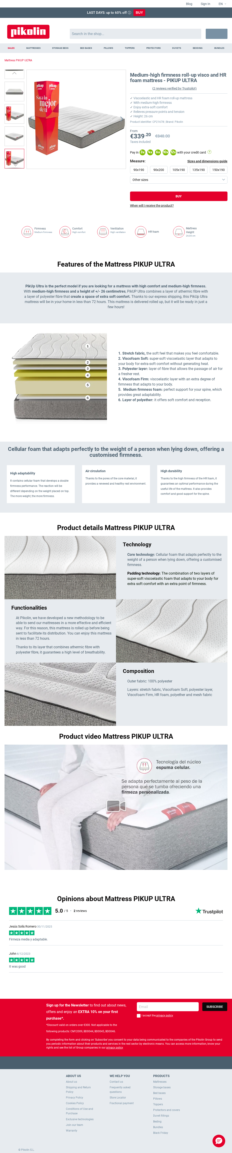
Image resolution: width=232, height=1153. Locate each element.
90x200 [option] (158, 170)
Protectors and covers (166, 1110)
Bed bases (159, 1093)
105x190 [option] (178, 170)
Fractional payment (122, 1103)
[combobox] (135, 34)
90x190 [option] (138, 170)
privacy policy (164, 1015)
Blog (188, 4)
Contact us (116, 1081)
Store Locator (118, 1097)
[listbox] (180, 175)
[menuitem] (11, 48)
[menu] (116, 48)
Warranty (71, 1130)
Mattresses (160, 1081)
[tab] (178, 205)
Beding (157, 1121)
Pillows (157, 1098)
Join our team (74, 1125)
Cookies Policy (75, 1103)
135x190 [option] (198, 170)
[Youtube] (116, 1062)
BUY (139, 12)
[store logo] (28, 29)
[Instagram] (125, 1062)
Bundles (158, 1127)
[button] (220, 4)
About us (71, 1081)
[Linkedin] (134, 1062)
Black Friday (160, 1132)
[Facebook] (98, 1062)
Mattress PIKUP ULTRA (18, 60)
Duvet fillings (161, 1115)
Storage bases (162, 1087)
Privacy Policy (74, 1097)
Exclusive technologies (80, 1119)
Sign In (205, 4)
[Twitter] (107, 1062)
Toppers (158, 1104)
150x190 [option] (218, 170)
